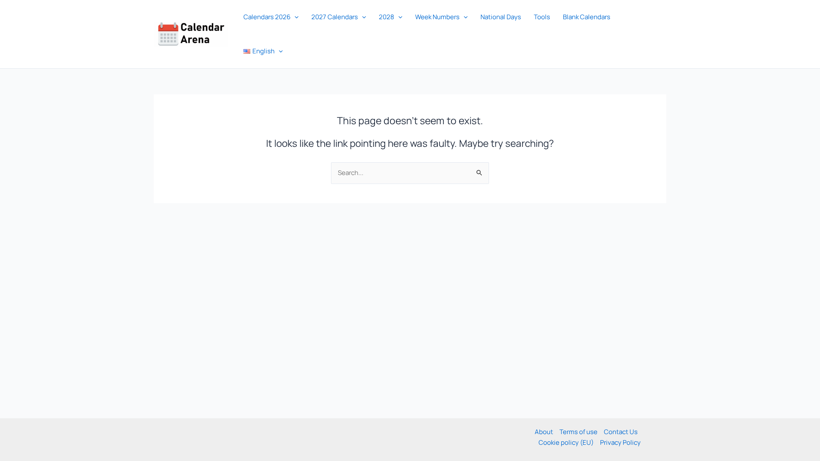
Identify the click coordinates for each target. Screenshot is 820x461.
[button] (294, 17)
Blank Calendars (586, 16)
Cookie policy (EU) (566, 442)
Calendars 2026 (266, 16)
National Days (500, 16)
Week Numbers (437, 16)
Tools (542, 16)
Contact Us (621, 431)
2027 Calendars (334, 16)
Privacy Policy (620, 442)
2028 (386, 16)
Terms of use (578, 431)
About (544, 431)
